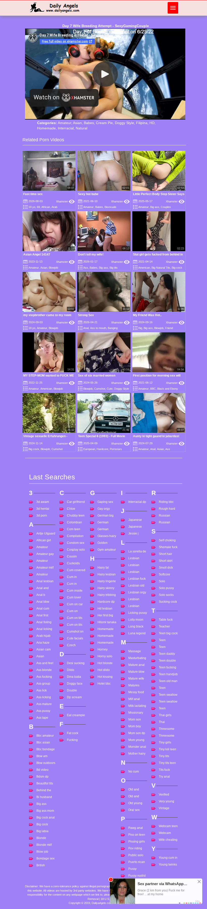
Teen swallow (168, 694)
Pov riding (135, 848)
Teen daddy (167, 654)
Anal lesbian (45, 581)
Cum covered (76, 570)
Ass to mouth (98, 328)
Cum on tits (74, 618)
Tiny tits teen (167, 763)
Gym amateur (106, 549)
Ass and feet (44, 663)
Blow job (42, 851)
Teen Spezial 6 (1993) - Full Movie (101, 436)
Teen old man (168, 681)
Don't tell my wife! (91, 254)
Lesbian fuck (137, 578)
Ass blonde (44, 670)
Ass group (43, 683)
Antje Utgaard (45, 533)
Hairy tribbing (106, 595)
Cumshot (99, 388)
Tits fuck (164, 770)
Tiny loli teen (167, 749)
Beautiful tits (44, 783)
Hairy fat (103, 567)
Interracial (66, 128)
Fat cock (72, 733)
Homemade (46, 128)
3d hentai (42, 508)
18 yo (32, 206)
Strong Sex (86, 315)
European (89, 449)
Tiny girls (165, 742)
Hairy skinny (105, 588)
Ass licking (43, 697)
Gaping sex (105, 502)
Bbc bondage (45, 749)
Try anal (164, 776)
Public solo (135, 855)
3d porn (41, 515)
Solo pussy (166, 588)
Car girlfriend (76, 502)
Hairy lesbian (106, 574)
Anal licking (44, 629)
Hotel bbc (104, 683)
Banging (113, 328)
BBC (153, 388)
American (144, 267)
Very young (166, 801)
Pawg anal (135, 828)
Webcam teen (168, 826)
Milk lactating (137, 706)
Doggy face (75, 683)
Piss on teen (136, 834)
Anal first (42, 615)
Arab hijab (43, 636)
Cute (110, 388)
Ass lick (41, 690)
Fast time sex (33, 194)
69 (38, 206)
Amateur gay (45, 554)
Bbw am (41, 756)
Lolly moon (135, 619)
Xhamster (65, 201)
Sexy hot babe (88, 194)
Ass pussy (43, 711)
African (45, 206)
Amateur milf (45, 567)
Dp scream (74, 697)
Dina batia (74, 677)
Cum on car (75, 604)
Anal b (40, 595)
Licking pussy (137, 613)
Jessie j (133, 533)
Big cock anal (45, 817)
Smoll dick (166, 567)
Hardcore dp (106, 601)
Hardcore (102, 449)
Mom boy (134, 726)
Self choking (167, 540)
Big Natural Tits (160, 267)
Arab (54, 206)
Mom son (134, 719)
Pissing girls (136, 841)
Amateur (64, 123)
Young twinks (168, 864)
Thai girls (165, 715)
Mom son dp (136, 733)
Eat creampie (76, 715)
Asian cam (43, 649)
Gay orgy (103, 508)
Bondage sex (45, 858)
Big (140, 328)
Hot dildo (103, 670)
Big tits (114, 267)
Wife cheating (168, 840)
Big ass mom (45, 810)
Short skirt (165, 561)
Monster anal (137, 747)
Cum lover (74, 597)
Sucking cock (168, 601)
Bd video (42, 770)
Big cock (177, 267)
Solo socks (166, 595)
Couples (166, 206)
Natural (81, 128)
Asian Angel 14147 (36, 254)
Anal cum (42, 608)
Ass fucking (44, 677)
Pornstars (116, 449)
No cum (133, 771)
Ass (85, 267)
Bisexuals (110, 206)
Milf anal (134, 699)
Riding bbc (166, 502)
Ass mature (44, 704)
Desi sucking (76, 663)
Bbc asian (43, 742)
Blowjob (53, 267)
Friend (169, 328)
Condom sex (75, 543)
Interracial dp (137, 502)
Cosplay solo (76, 549)
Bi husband (44, 797)
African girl (43, 540)
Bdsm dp (42, 776)
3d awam (42, 502)
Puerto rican (136, 862)
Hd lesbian (104, 608)
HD (151, 123)
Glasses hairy (106, 536)
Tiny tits (164, 756)
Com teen (73, 529)
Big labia (42, 831)
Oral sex (134, 810)
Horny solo (104, 656)
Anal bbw (42, 601)
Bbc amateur (45, 735)
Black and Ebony (167, 388)
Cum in (72, 577)
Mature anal (136, 665)
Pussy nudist (137, 875)
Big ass (154, 206)
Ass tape (42, 717)
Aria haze (42, 642)
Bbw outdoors (45, 763)
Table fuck (166, 619)
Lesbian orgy (137, 592)
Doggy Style (124, 123)
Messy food (136, 692)
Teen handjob (168, 674)
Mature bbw (136, 671)
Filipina (141, 123)
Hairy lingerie (106, 581)
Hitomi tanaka (106, 622)
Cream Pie (104, 123)
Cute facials (75, 638)
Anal (86, 328)
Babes (89, 123)
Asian (77, 123)
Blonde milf (44, 845)
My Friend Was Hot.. (147, 315)
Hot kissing (105, 677)
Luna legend (137, 633)
